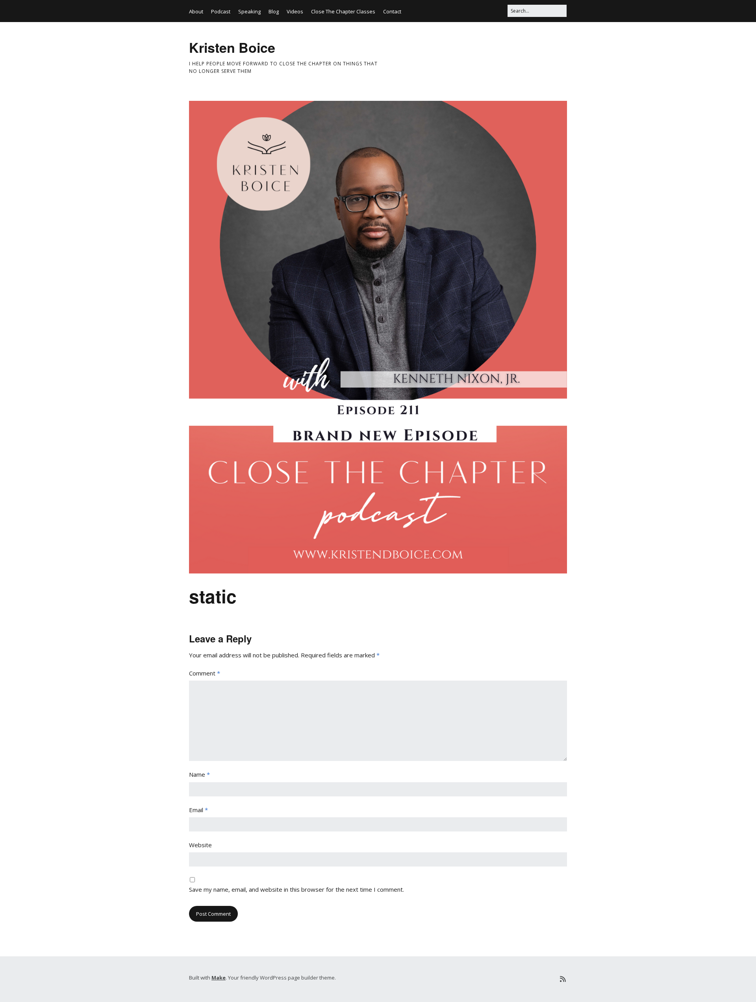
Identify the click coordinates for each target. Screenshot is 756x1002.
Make (218, 977)
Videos (295, 11)
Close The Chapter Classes (343, 11)
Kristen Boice (232, 47)
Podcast (220, 11)
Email (198, 810)
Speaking (249, 11)
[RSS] (563, 979)
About (196, 11)
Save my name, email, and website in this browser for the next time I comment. (296, 889)
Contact (392, 11)
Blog (274, 11)
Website (200, 845)
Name (199, 774)
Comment (204, 673)
